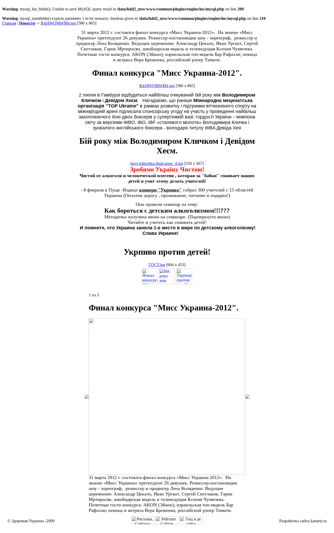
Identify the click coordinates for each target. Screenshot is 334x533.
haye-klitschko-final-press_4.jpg (156, 163)
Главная (9, 23)
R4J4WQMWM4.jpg (58, 23)
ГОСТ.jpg (156, 264)
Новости (27, 23)
